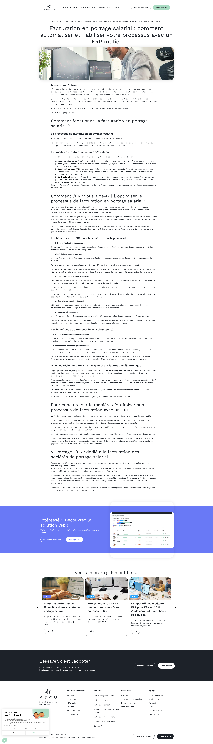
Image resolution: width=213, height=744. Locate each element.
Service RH (98, 726)
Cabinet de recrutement (104, 717)
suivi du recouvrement (63, 104)
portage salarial (60, 138)
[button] (37, 607)
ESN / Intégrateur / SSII (104, 696)
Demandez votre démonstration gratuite (68, 488)
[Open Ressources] (110, 7)
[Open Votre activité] (94, 7)
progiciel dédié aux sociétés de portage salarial (71, 430)
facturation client (116, 438)
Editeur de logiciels (102, 700)
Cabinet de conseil (102, 705)
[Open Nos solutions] (76, 7)
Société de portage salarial (105, 721)
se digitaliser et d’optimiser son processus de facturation (111, 101)
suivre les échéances (146, 320)
